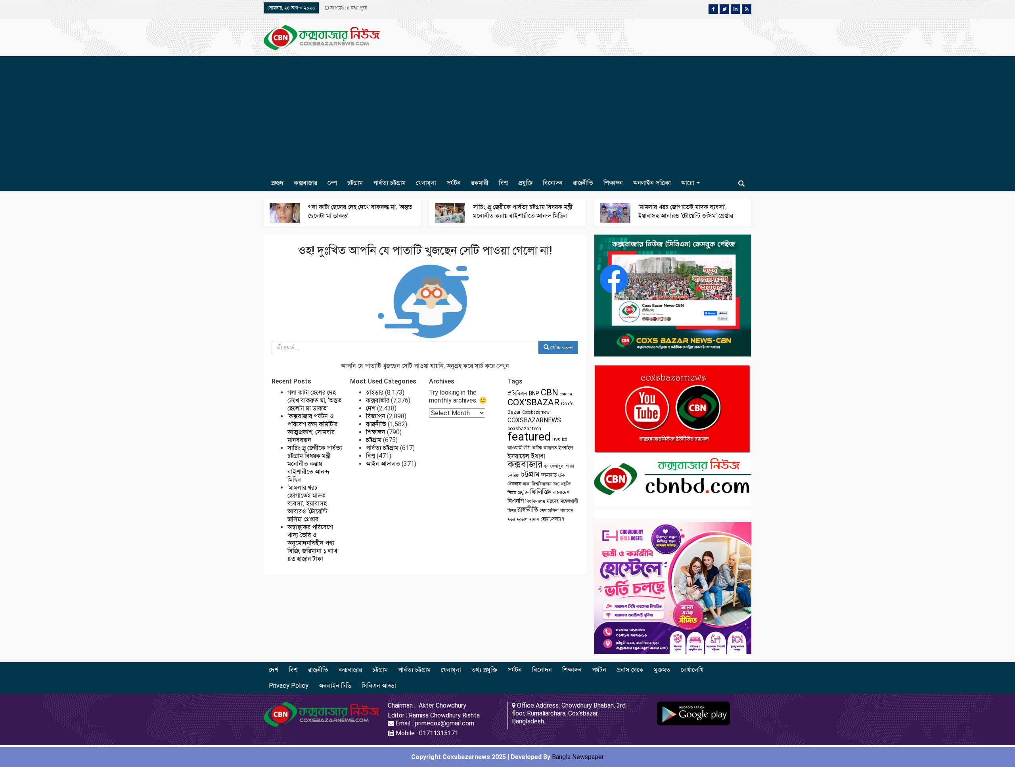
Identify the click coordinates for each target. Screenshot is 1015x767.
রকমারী (479, 183)
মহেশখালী (569, 501)
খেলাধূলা (426, 183)
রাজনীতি (583, 183)
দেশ (332, 183)
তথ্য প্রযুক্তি (562, 484)
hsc (556, 439)
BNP (534, 393)
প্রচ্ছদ (277, 183)
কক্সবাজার (305, 183)
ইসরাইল (565, 447)
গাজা (570, 466)
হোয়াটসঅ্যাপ (552, 519)
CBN (549, 392)
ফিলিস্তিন (541, 492)
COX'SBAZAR (533, 402)
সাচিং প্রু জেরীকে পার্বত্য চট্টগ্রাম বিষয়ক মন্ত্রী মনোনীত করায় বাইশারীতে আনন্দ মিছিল (314, 463)
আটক (537, 447)
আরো (688, 183)
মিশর (512, 510)
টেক (561, 475)
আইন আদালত (383, 463)
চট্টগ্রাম (355, 183)
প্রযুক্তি (525, 183)
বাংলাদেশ (561, 492)
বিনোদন (553, 183)
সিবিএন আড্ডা (379, 685)
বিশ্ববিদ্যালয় (535, 501)
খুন (546, 466)
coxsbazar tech (524, 428)
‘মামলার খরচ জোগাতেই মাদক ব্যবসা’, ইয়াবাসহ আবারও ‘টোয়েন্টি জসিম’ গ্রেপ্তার (307, 503)
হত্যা (511, 519)
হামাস (534, 519)
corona (566, 394)
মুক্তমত (662, 670)
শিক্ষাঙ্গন (613, 183)
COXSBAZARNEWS (534, 420)
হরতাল (522, 519)
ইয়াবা (538, 456)
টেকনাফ (514, 484)
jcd (564, 439)
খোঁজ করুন (561, 347)
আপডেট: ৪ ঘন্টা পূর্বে (348, 8)
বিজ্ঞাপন (375, 416)
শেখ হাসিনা (549, 510)
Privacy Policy (288, 685)
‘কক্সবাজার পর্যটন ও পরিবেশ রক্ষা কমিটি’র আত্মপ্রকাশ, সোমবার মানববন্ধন (312, 428)
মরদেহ (553, 501)
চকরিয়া (513, 475)
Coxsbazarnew (536, 412)
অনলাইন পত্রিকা (652, 183)
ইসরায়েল (518, 456)
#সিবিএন (517, 393)
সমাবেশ (566, 510)
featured (529, 436)
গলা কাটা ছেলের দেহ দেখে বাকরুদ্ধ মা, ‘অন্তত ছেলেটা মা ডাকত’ (314, 400)
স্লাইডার (374, 392)
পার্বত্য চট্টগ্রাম (389, 183)
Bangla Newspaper (578, 757)
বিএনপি (516, 500)
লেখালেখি (692, 670)
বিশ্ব (503, 183)
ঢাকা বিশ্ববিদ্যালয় (537, 484)
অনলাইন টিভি (335, 685)
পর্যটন (453, 183)
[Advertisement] (507, 115)
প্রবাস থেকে (630, 670)
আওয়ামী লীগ (519, 447)
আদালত (550, 447)
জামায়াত (549, 475)
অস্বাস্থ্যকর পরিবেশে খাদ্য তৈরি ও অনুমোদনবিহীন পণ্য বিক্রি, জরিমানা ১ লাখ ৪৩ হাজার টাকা (312, 543)
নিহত (512, 492)
